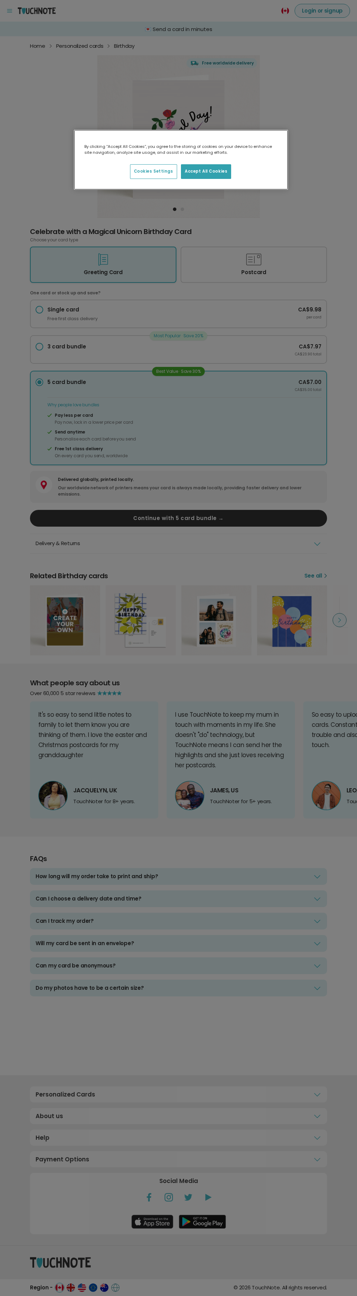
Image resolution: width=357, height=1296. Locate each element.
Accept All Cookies (206, 171)
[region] (181, 160)
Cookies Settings (153, 171)
